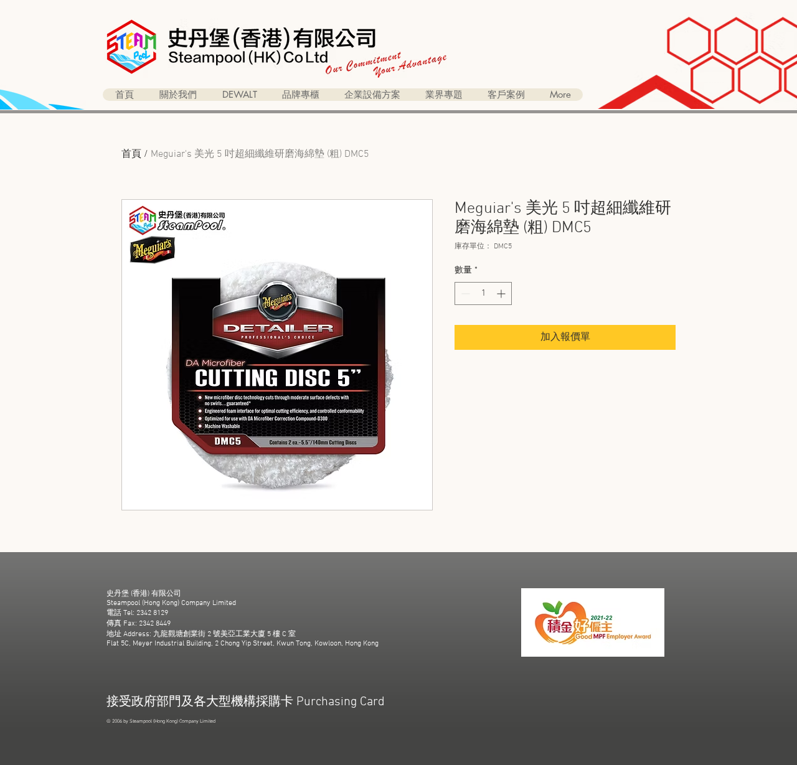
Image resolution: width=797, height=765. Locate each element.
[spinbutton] (483, 293)
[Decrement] (464, 293)
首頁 (131, 154)
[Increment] (502, 293)
